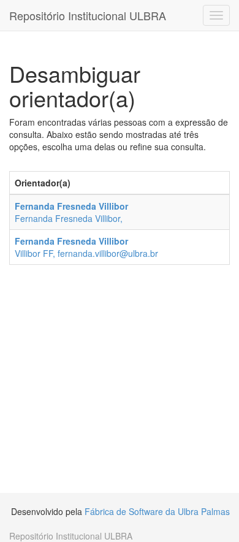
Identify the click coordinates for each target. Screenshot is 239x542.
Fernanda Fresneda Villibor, (71, 212)
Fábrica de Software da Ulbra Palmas (157, 511)
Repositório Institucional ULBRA (87, 15)
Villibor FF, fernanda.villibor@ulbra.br (86, 247)
